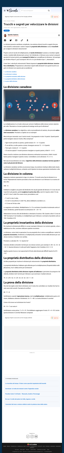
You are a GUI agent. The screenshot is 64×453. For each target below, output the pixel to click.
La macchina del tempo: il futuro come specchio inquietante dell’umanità (25, 383)
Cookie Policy (33, 449)
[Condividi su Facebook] (5, 40)
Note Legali (22, 449)
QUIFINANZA (52, 446)
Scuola (8, 20)
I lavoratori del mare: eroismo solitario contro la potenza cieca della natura (26, 404)
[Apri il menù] (4, 10)
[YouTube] (36, 436)
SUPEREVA (32, 447)
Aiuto (48, 449)
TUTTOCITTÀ (39, 446)
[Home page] (12, 10)
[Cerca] (49, 10)
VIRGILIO (8, 446)
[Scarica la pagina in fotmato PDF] (27, 40)
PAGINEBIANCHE (33, 446)
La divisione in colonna (11, 74)
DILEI (44, 446)
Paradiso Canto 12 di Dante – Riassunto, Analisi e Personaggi (22, 394)
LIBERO (4, 446)
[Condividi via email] (16, 40)
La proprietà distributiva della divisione (15, 79)
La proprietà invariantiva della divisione (15, 76)
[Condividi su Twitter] (10, 40)
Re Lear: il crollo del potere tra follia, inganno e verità (20, 399)
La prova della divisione (11, 81)
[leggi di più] (59, 35)
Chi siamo (17, 449)
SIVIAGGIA (48, 446)
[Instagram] (32, 436)
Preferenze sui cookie (41, 449)
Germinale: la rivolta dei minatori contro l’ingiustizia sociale (22, 388)
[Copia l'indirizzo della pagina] (21, 40)
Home (5, 20)
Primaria (13, 20)
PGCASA (28, 446)
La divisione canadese (10, 71)
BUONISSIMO (58, 446)
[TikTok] (28, 436)
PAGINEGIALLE (14, 446)
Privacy (27, 449)
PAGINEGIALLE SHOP (21, 446)
